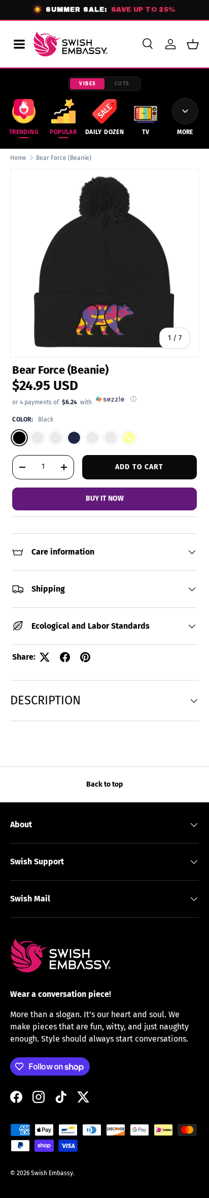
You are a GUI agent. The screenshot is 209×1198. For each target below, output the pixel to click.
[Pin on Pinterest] (85, 657)
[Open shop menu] (19, 44)
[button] (193, 44)
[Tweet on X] (44, 657)
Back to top (104, 784)
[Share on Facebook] (65, 657)
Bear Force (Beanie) (63, 157)
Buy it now (105, 498)
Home (18, 157)
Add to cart (139, 467)
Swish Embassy (52, 1173)
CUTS (122, 84)
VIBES (87, 84)
